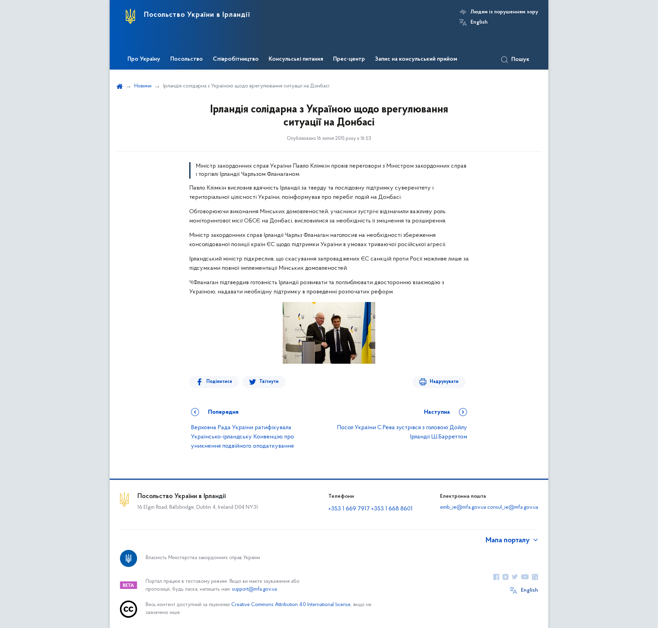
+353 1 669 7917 (349, 509)
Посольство (186, 59)
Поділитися (219, 381)
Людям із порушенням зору (504, 12)
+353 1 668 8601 (392, 509)
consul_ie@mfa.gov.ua (512, 507)
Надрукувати (444, 381)
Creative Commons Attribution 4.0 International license (291, 604)
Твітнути (269, 381)
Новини (142, 86)
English (479, 22)
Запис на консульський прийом (416, 59)
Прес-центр (349, 59)
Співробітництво (236, 59)
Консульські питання (296, 59)
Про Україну (143, 59)
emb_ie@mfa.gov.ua (463, 507)
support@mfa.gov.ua (254, 589)
